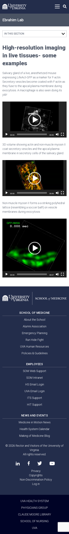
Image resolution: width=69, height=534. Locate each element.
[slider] (32, 134)
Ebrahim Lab (13, 20)
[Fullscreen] (62, 134)
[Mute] (57, 134)
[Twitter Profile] (39, 463)
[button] (34, 119)
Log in (36, 484)
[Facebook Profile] (29, 463)
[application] (34, 120)
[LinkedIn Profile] (18, 463)
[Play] (6, 134)
